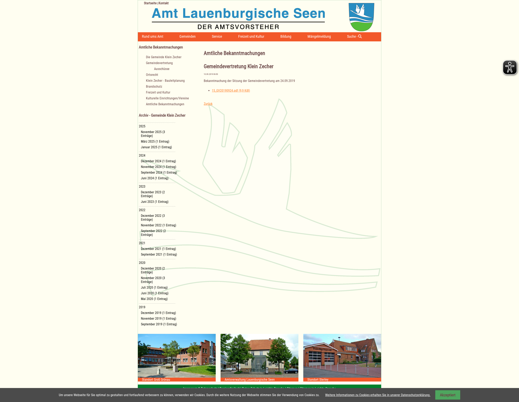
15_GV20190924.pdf (231, 90)
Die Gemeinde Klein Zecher (163, 57)
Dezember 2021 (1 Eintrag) (158, 249)
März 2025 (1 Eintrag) (155, 141)
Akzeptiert (448, 395)
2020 (142, 263)
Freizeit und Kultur (251, 36)
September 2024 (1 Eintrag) (159, 172)
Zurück (208, 104)
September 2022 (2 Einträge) (153, 233)
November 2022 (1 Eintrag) (158, 225)
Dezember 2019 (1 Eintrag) (158, 313)
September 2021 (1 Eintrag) (159, 254)
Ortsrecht (152, 75)
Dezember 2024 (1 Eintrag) (158, 161)
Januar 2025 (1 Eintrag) (156, 147)
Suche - (352, 36)
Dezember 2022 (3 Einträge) (153, 217)
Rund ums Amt (152, 36)
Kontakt (164, 3)
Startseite (150, 3)
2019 (142, 307)
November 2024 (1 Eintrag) (158, 167)
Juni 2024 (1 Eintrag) (154, 178)
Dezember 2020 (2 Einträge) (153, 270)
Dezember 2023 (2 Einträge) (153, 194)
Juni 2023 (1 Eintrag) (154, 202)
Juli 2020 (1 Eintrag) (154, 287)
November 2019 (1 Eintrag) (158, 318)
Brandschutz (154, 86)
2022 (142, 210)
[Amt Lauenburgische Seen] (256, 16)
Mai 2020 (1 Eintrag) (154, 299)
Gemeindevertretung (159, 63)
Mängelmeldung (319, 36)
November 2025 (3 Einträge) (153, 134)
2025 (142, 126)
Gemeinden (187, 36)
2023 (142, 186)
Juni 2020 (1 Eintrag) (154, 293)
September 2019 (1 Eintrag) (159, 324)
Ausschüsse (161, 69)
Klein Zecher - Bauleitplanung (165, 81)
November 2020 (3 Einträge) (153, 280)
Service (217, 36)
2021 (142, 243)
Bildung (285, 36)
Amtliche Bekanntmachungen (165, 104)
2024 (142, 155)
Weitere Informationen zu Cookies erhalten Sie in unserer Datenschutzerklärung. (377, 395)
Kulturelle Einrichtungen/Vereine (167, 98)
